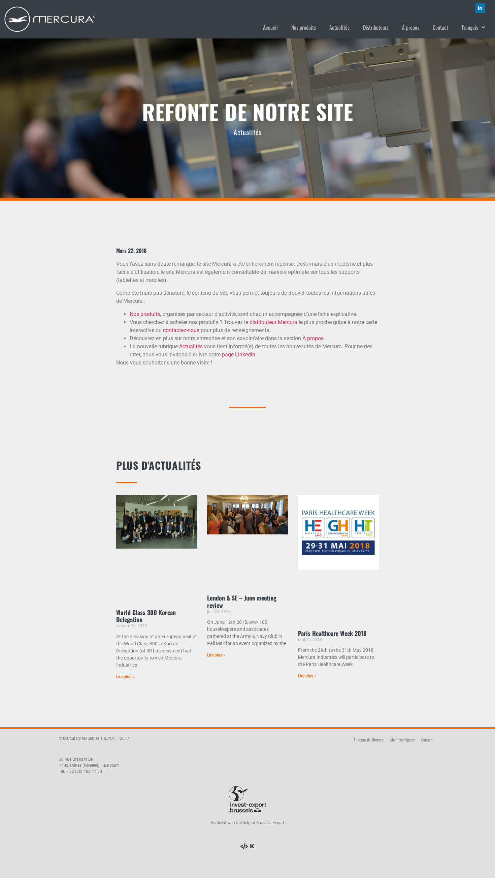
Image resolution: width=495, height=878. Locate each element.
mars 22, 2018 (131, 250)
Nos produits (303, 27)
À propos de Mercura (369, 739)
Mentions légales (402, 739)
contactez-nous (181, 330)
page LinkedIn (238, 354)
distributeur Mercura (273, 322)
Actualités (339, 27)
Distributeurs (376, 27)
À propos (410, 27)
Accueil (270, 27)
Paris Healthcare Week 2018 (332, 633)
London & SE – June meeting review (241, 601)
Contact (440, 27)
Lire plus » (125, 676)
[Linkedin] (480, 8)
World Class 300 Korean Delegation (146, 616)
